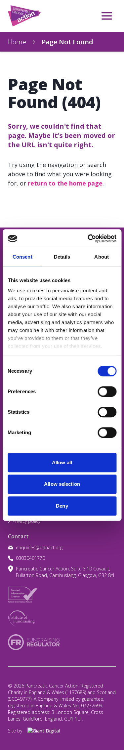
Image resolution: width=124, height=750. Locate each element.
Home (17, 41)
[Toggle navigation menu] (107, 16)
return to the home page (65, 183)
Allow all (62, 462)
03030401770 (30, 558)
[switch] (100, 389)
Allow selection (62, 484)
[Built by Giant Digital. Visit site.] (47, 731)
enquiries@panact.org (39, 547)
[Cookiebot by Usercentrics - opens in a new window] (88, 238)
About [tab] (101, 257)
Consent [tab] (22, 257)
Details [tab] (62, 257)
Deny (62, 506)
